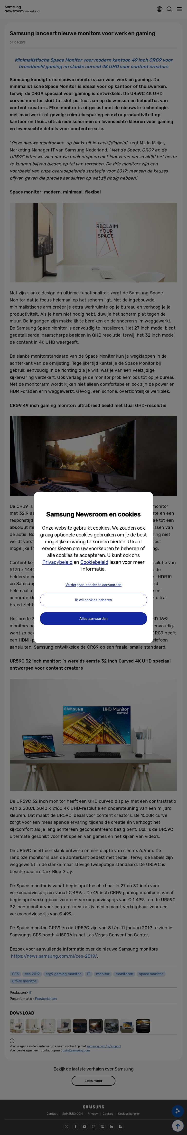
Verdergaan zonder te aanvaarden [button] (93, 585)
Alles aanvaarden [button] (93, 618)
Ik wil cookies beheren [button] (93, 600)
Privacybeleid (57, 562)
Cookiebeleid (94, 562)
